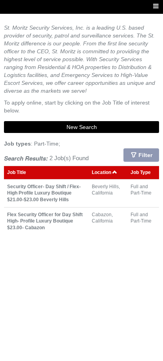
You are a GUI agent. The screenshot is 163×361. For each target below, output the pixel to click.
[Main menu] (156, 6)
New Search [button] (81, 127)
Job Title (16, 172)
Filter (145, 155)
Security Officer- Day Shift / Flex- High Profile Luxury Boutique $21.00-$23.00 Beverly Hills (44, 193)
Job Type (141, 172)
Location (102, 172)
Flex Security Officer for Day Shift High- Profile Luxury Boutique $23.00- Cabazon (45, 221)
